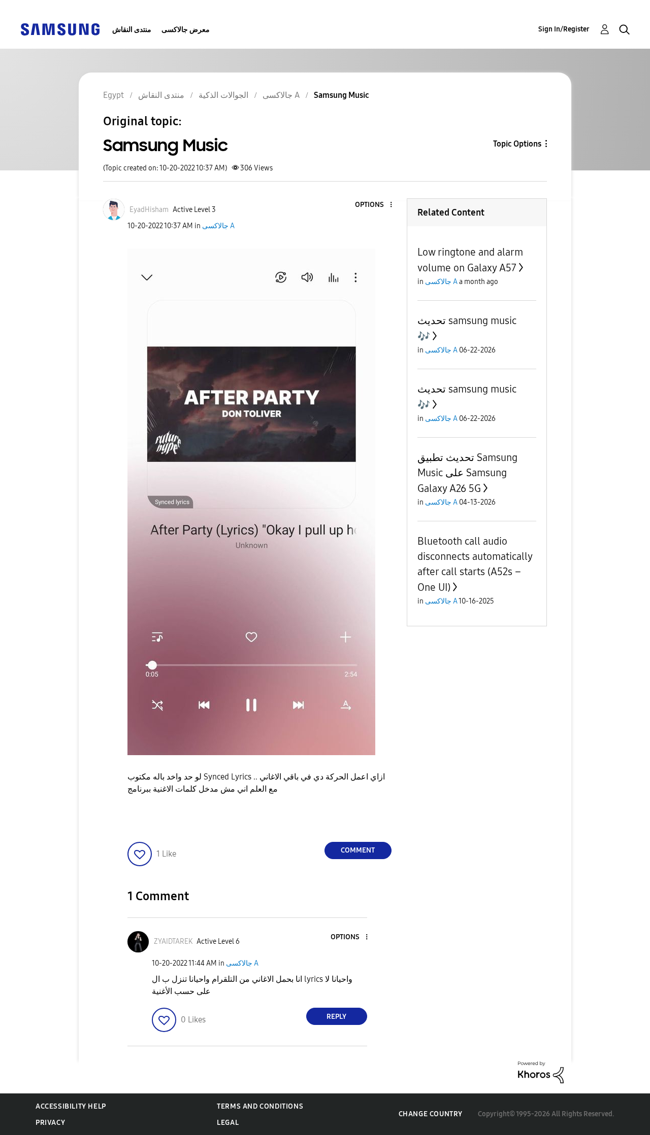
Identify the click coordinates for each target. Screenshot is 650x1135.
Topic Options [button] (517, 144)
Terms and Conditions (260, 1106)
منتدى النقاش (131, 29)
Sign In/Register (564, 29)
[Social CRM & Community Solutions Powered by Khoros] (541, 1072)
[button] (374, 205)
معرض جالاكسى (185, 29)
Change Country (431, 1114)
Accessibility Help (71, 1106)
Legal (228, 1122)
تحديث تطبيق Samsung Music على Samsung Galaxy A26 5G (467, 472)
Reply (336, 1016)
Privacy (50, 1122)
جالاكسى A (218, 226)
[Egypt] (60, 28)
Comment (358, 850)
